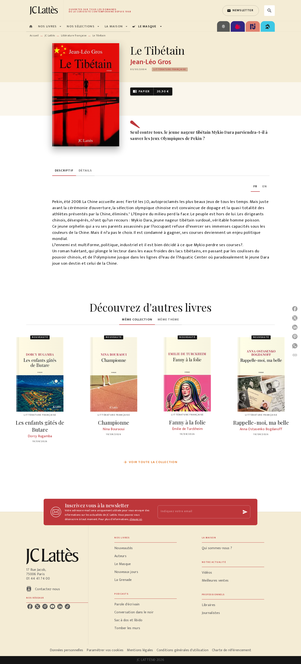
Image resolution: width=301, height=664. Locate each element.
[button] (240, 10)
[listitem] (30, 606)
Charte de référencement (231, 650)
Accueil (34, 35)
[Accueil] (44, 10)
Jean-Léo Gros (150, 62)
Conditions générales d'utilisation (182, 650)
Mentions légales (140, 650)
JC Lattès (50, 35)
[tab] (30, 26)
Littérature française (73, 35)
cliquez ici (136, 519)
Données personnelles (66, 650)
